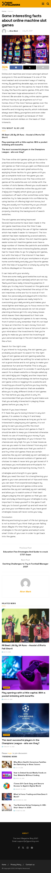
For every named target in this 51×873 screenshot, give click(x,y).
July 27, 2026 (19, 768)
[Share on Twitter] (29, 67)
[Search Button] (48, 3)
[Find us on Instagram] (27, 847)
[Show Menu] (43, 3)
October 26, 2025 (20, 810)
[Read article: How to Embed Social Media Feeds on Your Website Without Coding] (7, 775)
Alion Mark (14, 31)
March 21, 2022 (7, 699)
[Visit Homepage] (11, 3)
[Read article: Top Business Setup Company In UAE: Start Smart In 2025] (7, 807)
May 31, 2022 (7, 652)
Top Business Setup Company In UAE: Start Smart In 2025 (30, 806)
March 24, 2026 (19, 778)
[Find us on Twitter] (23, 847)
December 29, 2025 (20, 800)
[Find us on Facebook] (18, 847)
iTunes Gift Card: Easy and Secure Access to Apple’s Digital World (29, 784)
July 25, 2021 (27, 31)
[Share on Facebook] (16, 67)
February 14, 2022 (8, 747)
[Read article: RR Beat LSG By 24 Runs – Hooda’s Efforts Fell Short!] (25, 626)
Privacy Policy (16, 865)
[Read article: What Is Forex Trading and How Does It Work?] (7, 796)
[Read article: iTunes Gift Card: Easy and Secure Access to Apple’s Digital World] (7, 786)
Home (4, 11)
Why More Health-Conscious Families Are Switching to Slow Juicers (30, 763)
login (10, 753)
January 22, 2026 (20, 789)
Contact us (30, 865)
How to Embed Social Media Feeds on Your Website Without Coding (30, 774)
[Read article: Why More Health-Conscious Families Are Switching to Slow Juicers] (7, 764)
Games (10, 11)
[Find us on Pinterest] (32, 847)
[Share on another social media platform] (43, 67)
